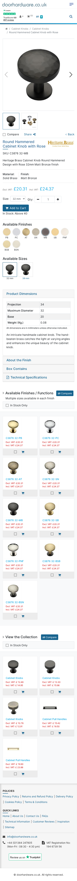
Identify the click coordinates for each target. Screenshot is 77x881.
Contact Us (32, 815)
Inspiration (63, 821)
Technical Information (17, 821)
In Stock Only (19, 405)
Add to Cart (18, 208)
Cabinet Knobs (19, 28)
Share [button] (28, 134)
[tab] (38, 294)
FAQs (45, 815)
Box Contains (16, 369)
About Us (17, 815)
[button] (71, 74)
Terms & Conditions (36, 801)
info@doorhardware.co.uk (22, 836)
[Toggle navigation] (71, 4)
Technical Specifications (29, 377)
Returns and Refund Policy (37, 796)
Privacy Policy (11, 796)
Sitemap (10, 827)
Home (6, 815)
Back (71, 134)
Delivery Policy (64, 796)
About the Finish (18, 360)
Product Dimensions (21, 294)
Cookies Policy (13, 801)
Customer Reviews (43, 821)
